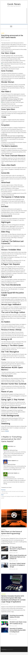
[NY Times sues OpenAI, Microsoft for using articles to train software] (4, 548)
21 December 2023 (14, 560)
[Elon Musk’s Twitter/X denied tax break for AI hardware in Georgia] (4, 565)
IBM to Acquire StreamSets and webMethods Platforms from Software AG (18, 557)
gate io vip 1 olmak (12, 473)
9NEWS (7, 431)
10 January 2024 (13, 625)
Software (3, 529)
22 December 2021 (6, 40)
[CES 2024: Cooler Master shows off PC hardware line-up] (4, 623)
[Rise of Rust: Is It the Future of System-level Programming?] (14, 518)
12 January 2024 (13, 619)
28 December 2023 (14, 552)
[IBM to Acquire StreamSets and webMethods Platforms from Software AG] (4, 557)
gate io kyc (10, 446)
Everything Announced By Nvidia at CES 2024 (16, 616)
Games (2, 32)
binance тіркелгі (12, 460)
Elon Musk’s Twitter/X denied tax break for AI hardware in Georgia (17, 565)
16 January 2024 (5, 604)
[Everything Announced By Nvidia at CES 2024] (4, 617)
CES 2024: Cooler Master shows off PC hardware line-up (18, 622)
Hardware (3, 593)
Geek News (14, 4)
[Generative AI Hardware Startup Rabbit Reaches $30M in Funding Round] (4, 630)
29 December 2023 (5, 535)
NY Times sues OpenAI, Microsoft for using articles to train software (18, 548)
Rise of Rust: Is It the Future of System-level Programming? (11, 532)
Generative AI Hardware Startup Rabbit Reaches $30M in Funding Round (18, 630)
